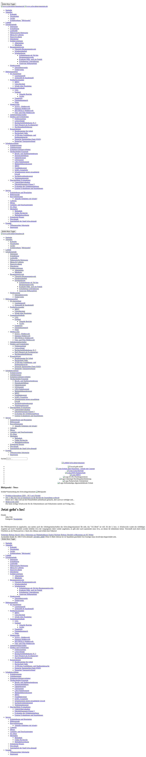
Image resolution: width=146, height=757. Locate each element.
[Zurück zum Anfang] (2, 2)
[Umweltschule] (75, 471)
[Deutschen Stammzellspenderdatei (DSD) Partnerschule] (75, 473)
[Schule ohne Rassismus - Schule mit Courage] (75, 469)
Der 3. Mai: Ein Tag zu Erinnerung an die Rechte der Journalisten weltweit (32, 498)
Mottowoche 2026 (12, 502)
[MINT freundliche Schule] (75, 475)
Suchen (3, 459)
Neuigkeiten (17, 519)
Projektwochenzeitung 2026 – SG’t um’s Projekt (22, 496)
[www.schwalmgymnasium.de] (24, 6)
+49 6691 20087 (39, 537)
